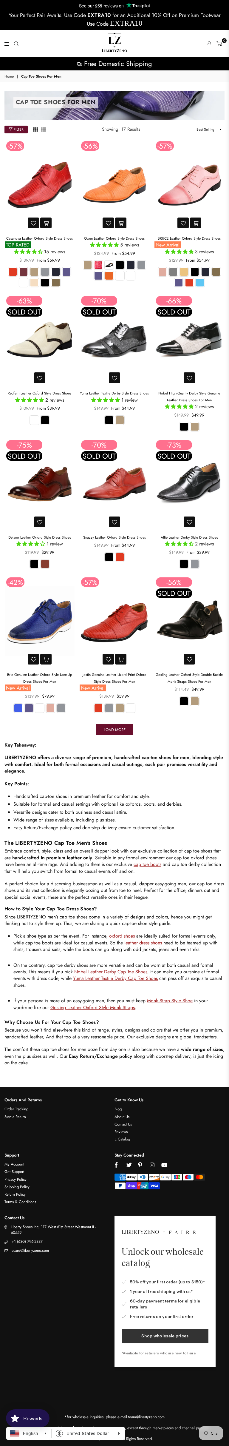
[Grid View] (35, 129)
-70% (99, 301)
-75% (24, 445)
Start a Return (15, 1117)
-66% (174, 301)
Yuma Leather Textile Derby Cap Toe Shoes (115, 978)
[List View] (43, 129)
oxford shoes (122, 935)
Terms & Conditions (20, 1202)
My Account (14, 1164)
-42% (15, 582)
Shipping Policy (17, 1187)
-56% (90, 146)
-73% (174, 445)
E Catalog (122, 1139)
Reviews (121, 1131)
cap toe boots (147, 864)
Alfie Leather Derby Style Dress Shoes (189, 537)
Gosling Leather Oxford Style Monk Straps (92, 1007)
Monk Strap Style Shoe (170, 1000)
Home (9, 76)
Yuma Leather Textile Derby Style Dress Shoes (114, 393)
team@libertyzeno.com (146, 1417)
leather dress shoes (143, 942)
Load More (115, 730)
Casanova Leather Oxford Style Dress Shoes (39, 238)
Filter (18, 129)
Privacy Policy (15, 1179)
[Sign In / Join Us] (209, 43)
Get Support (14, 1171)
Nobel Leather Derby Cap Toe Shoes (110, 971)
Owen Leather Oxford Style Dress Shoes (114, 238)
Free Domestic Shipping (117, 63)
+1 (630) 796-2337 (27, 1241)
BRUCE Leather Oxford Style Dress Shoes (189, 238)
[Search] (16, 43)
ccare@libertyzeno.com (30, 1250)
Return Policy (15, 1194)
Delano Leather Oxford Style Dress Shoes (39, 537)
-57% (15, 146)
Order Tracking (16, 1109)
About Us (121, 1117)
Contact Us (123, 1124)
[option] (114, 63)
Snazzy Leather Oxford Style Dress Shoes (114, 537)
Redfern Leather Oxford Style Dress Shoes (39, 393)
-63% (24, 301)
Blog (118, 1109)
